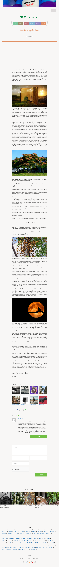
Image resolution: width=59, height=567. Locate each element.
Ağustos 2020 (16, 542)
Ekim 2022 (34, 536)
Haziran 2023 (36, 533)
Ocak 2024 (46, 531)
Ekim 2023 (10, 533)
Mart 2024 (34, 531)
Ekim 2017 (46, 545)
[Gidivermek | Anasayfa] (29, 17)
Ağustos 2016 (38, 547)
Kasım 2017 (39, 545)
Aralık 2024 (48, 529)
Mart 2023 (4, 536)
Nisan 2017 (4, 547)
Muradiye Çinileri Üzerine (29, 505)
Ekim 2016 (33, 547)
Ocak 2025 (42, 529)
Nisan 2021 (43, 540)
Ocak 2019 (28, 542)
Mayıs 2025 (18, 529)
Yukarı (29, 555)
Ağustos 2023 (21, 533)
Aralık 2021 (41, 538)
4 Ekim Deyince (41, 404)
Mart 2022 (23, 538)
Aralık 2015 (9, 549)
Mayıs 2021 (37, 540)
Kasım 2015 (15, 549)
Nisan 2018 (10, 545)
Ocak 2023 (15, 536)
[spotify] (35, 562)
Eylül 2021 (9, 540)
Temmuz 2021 (22, 540)
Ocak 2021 (9, 542)
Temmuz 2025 (4, 529)
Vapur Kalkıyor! (23, 394)
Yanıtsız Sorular (33, 404)
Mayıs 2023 (42, 533)
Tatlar (26, 23)
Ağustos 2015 (33, 549)
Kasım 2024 (4, 531)
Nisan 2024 (28, 531)
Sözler (20, 23)
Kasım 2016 (26, 547)
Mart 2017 (9, 547)
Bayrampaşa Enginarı (16, 505)
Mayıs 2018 (4, 545)
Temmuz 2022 (53, 536)
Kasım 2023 (4, 533)
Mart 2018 (16, 545)
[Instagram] (29, 562)
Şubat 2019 (22, 542)
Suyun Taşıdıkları (29, 36)
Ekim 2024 (10, 531)
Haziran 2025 (11, 529)
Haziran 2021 (29, 540)
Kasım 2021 (47, 538)
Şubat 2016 (50, 547)
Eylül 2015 (27, 549)
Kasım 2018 (33, 542)
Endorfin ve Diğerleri (15, 404)
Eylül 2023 (16, 533)
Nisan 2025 (24, 529)
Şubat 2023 (9, 536)
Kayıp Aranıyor (32, 394)
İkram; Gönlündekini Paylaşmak (39, 506)
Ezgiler (37, 23)
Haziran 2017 (51, 545)
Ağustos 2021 (15, 540)
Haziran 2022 (4, 538)
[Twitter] (27, 562)
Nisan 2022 (17, 538)
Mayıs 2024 (22, 531)
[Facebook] (24, 562)
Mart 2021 (49, 540)
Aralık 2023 (52, 531)
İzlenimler (41, 394)
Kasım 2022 (27, 536)
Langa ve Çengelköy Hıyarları (53, 505)
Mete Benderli (20, 418)
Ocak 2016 (4, 549)
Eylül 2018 (45, 542)
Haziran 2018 (51, 542)
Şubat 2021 (4, 542)
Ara (53, 10)
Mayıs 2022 (11, 538)
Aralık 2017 (33, 545)
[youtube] (32, 562)
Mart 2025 (30, 529)
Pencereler (22, 404)
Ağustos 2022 (45, 536)
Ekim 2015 (21, 549)
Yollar (15, 23)
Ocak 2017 (21, 547)
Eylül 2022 (40, 536)
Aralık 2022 (21, 536)
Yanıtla (38, 436)
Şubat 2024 (40, 531)
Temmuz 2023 (28, 533)
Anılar (43, 23)
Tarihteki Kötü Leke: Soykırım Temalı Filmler (5, 506)
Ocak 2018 (28, 545)
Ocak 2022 (35, 538)
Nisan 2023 (48, 533)
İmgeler (32, 23)
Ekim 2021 (4, 540)
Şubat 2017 (15, 547)
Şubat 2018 (21, 545)
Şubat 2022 (29, 538)
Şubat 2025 (36, 529)
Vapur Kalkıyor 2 (15, 394)
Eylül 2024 (16, 531)
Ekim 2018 (39, 542)
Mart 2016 (44, 547)
